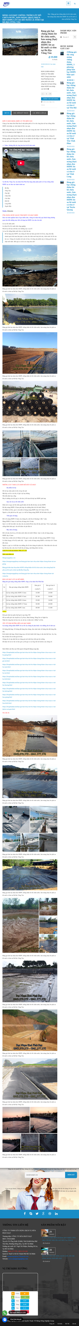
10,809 (24, 1301)
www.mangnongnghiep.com (18, 1259)
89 (24, 1293)
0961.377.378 (12, 1251)
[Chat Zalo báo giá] (4, 1319)
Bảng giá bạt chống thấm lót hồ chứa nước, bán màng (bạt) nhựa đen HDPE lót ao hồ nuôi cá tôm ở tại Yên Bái (72, 95)
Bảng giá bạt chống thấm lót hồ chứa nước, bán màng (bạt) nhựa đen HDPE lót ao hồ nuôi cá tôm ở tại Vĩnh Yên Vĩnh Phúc (72, 128)
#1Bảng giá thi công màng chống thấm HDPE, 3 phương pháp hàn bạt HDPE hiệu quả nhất (72, 64)
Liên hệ (74, 1323)
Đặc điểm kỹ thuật (20, 113)
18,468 (24, 1304)
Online (17, 1293)
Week (17, 1301)
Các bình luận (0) (39, 113)
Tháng (17, 1304)
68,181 (24, 1308)
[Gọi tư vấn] (4, 1313)
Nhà (49, 14)
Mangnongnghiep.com (8, 558)
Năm (17, 1308)
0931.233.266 (23, 1251)
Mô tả (7, 113)
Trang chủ (51, 1323)
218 (25, 1297)
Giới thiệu (59, 1323)
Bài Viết (67, 1323)
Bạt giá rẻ (66, 37)
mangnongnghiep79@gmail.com (17, 1256)
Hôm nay (17, 1297)
